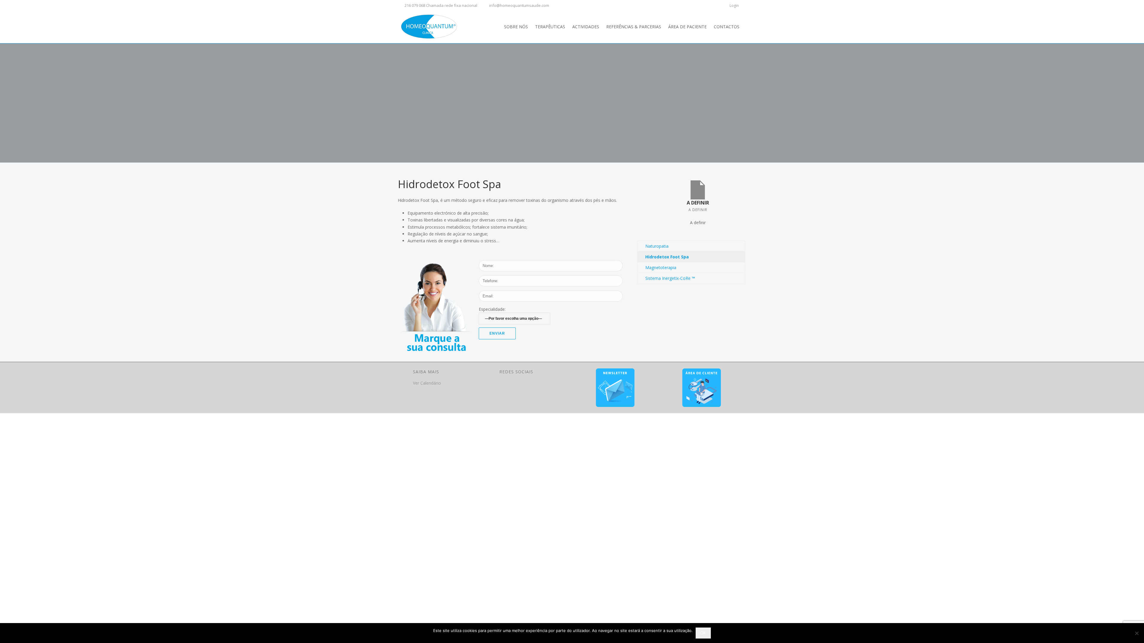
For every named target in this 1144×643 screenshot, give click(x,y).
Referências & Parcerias (633, 26)
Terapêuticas (550, 26)
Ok (703, 633)
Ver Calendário (427, 383)
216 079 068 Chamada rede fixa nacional (441, 5)
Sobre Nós (516, 26)
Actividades (585, 26)
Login (734, 5)
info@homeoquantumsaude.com (519, 5)
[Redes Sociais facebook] (503, 386)
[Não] (1137, 633)
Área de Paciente (687, 26)
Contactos (726, 26)
